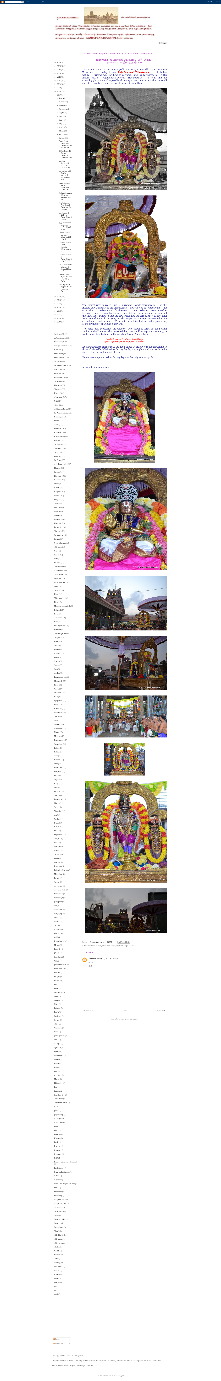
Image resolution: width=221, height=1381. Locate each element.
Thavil (56, 1231)
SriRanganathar (59, 626)
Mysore (57, 945)
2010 (59, 318)
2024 (59, 70)
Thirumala (58, 547)
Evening (57, 1146)
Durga (56, 1063)
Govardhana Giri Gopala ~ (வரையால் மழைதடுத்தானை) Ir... (65, 175)
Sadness (57, 1091)
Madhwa (57, 787)
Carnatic (57, 496)
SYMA (56, 953)
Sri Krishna (58, 444)
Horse (56, 594)
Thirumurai (58, 1239)
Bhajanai (57, 973)
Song (56, 1215)
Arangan (57, 1044)
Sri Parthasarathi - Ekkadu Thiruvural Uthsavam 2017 (65, 154)
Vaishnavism (58, 574)
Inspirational (58, 1168)
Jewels (56, 661)
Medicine (57, 736)
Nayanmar (58, 1180)
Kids (56, 622)
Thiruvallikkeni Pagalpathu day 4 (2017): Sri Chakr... (65, 278)
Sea (55, 669)
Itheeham (57, 385)
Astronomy (58, 618)
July (61, 116)
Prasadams (58, 1192)
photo (56, 1111)
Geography (58, 914)
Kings (56, 783)
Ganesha (57, 850)
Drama (56, 981)
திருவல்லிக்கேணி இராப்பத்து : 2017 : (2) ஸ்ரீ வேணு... (65, 226)
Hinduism (57, 433)
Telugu (56, 882)
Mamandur (58, 992)
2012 (59, 311)
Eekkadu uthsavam (61, 870)
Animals (57, 653)
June (61, 120)
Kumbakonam (59, 941)
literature (57, 507)
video (56, 405)
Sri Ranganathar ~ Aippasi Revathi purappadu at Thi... (65, 288)
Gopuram (57, 519)
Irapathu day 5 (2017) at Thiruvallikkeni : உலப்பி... (65, 216)
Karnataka (58, 709)
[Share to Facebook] (126, 942)
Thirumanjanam (60, 634)
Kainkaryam (58, 417)
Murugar (57, 1000)
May (61, 124)
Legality (57, 760)
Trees (56, 807)
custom (56, 1271)
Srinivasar (58, 1016)
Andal (56, 425)
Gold (56, 937)
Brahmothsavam (60, 677)
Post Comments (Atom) (129, 1019)
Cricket (56, 819)
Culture (57, 1059)
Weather (57, 724)
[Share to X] (123, 942)
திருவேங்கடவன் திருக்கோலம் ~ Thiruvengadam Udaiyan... (65, 206)
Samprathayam (59, 1200)
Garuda (56, 488)
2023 (59, 73)
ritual (56, 1040)
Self (55, 831)
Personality (58, 527)
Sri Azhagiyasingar (61, 413)
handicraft (58, 1278)
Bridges (57, 977)
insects (56, 1282)
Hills (56, 697)
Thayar (56, 839)
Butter (56, 1052)
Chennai (57, 862)
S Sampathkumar (96, 942)
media (56, 1294)
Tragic (56, 665)
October (62, 105)
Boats (56, 1130)
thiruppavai (58, 768)
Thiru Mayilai (59, 598)
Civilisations (58, 1055)
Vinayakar (58, 811)
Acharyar (57, 369)
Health (56, 827)
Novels (56, 921)
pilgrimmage (58, 1115)
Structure (57, 1223)
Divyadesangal (59, 377)
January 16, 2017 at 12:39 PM (107, 959)
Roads (56, 1012)
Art (55, 815)
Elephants (57, 476)
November (63, 102)
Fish (55, 984)
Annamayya (58, 1122)
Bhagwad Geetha (60, 969)
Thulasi (57, 1247)
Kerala (56, 641)
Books (56, 858)
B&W (56, 1126)
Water (56, 720)
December (63, 98)
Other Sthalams (59, 582)
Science (57, 539)
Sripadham (58, 835)
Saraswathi (58, 1207)
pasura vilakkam (60, 965)
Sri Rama (57, 460)
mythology (58, 886)
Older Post (161, 1011)
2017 (59, 95)
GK (55, 401)
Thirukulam (58, 567)
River (56, 685)
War (55, 843)
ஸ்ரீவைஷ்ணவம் (130, 946)
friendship (58, 1274)
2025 (59, 66)
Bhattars (57, 933)
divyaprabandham (60, 346)
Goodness (57, 480)
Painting (57, 791)
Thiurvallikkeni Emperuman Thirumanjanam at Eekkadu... (65, 144)
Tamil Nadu (58, 1099)
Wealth (56, 1251)
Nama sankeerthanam (62, 1172)
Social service (59, 1095)
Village (56, 961)
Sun (55, 645)
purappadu (58, 902)
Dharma (57, 1138)
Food (56, 776)
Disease (57, 440)
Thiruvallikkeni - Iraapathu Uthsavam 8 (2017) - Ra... (65, 186)
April (61, 127)
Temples (57, 638)
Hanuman (57, 523)
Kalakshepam (59, 437)
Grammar (57, 1154)
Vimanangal (58, 898)
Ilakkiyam (58, 456)
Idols (56, 657)
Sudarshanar (58, 1227)
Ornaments (58, 712)
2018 (59, 91)
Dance (56, 823)
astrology (57, 1263)
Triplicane (120, 946)
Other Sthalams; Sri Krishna (64, 1184)
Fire (55, 1071)
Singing (57, 795)
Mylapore (57, 578)
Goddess (57, 1150)
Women (57, 846)
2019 (59, 88)
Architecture (58, 571)
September (63, 109)
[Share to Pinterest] (128, 942)
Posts (57, 1339)
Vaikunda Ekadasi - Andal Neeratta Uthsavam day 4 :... (65, 247)
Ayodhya (57, 1048)
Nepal (56, 1004)
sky (55, 906)
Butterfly (57, 1134)
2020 (59, 84)
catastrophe (58, 1267)
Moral (56, 996)
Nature (56, 1176)
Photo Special (59, 358)
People (56, 421)
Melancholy (58, 681)
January (62, 138)
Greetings (57, 1075)
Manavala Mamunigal (62, 606)
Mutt (56, 764)
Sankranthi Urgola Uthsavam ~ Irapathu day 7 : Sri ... (65, 196)
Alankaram (58, 397)
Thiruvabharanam (60, 1103)
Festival (98, 946)
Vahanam (57, 381)
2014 (59, 304)
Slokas (56, 716)
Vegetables (58, 1028)
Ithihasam (57, 429)
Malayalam (58, 874)
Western (57, 1255)
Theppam (57, 531)
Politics (57, 752)
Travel (56, 503)
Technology (58, 744)
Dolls (56, 705)
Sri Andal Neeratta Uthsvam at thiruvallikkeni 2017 (65, 268)
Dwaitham (58, 866)
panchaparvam (59, 1036)
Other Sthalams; (60, 543)
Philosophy (58, 1083)
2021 (59, 81)
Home (125, 1011)
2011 (59, 315)
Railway (57, 1008)
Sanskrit (57, 590)
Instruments (58, 894)
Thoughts (57, 389)
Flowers (57, 468)
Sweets (56, 1020)
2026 (59, 62)
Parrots (56, 878)
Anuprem (92, 959)
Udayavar (57, 492)
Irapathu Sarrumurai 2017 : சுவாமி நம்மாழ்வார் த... (65, 164)
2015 (59, 300)
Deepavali (57, 772)
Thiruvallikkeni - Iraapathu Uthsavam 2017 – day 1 (65, 236)
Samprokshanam (60, 1203)
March (61, 131)
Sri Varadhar (58, 535)
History (57, 393)
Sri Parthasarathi (60, 366)
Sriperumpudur (59, 1219)
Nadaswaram (58, 728)
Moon (56, 586)
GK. (55, 551)
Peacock (57, 949)
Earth (56, 1142)
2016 (59, 297)
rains (56, 756)
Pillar (56, 1188)
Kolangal (57, 610)
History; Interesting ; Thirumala (65, 1162)
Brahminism (58, 799)
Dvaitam (57, 1067)
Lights (56, 649)
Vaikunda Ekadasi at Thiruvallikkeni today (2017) (65, 258)
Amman (57, 929)
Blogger (121, 1376)
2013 (59, 307)
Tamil (56, 452)
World (56, 515)
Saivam (57, 472)
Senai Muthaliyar (60, 1211)
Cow (56, 559)
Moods (56, 1079)
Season (56, 555)
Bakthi (56, 748)
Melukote (57, 693)
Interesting (106, 946)
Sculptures (58, 957)
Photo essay (58, 354)
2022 (59, 77)
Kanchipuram (59, 740)
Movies (56, 803)
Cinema (57, 511)
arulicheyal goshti (60, 464)
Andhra (57, 673)
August (62, 113)
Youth (56, 1259)
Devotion (57, 630)
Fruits (56, 988)
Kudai (56, 614)
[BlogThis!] (121, 942)
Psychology (58, 1196)
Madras (56, 917)
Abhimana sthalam (61, 409)
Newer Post (88, 1011)
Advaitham (58, 910)
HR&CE (57, 1158)
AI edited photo (60, 890)
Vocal (56, 1032)
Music (56, 484)
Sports (56, 925)
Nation (56, 732)
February (62, 134)
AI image (57, 1118)
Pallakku (57, 563)
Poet (55, 1087)
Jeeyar (56, 779)
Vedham (57, 854)
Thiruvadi (57, 1024)
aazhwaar (91, 946)
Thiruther (57, 448)
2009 (59, 322)
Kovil (113, 946)
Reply (91, 966)
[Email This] (118, 942)
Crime (56, 689)
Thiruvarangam (59, 1243)
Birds (56, 602)
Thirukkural (58, 1235)
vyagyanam (58, 701)
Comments (59, 1344)
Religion (57, 500)
